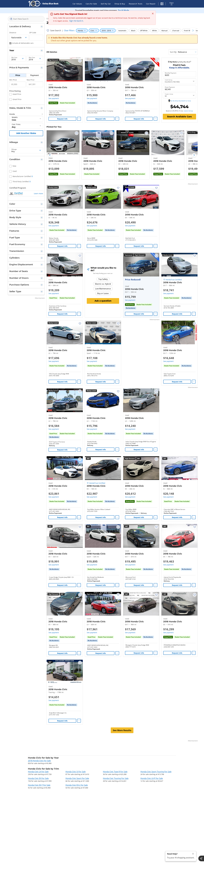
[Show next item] (154, 265)
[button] (162, 4)
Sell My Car (106, 4)
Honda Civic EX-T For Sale (39, 785)
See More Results (122, 730)
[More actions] (79, 119)
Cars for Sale (91, 4)
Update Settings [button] (188, 111)
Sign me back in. (76, 20)
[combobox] (26, 19)
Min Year (14, 57)
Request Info (62, 119)
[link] (92, 103)
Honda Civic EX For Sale (38, 778)
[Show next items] (193, 30)
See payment (54, 98)
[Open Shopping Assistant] (201, 858)
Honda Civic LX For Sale (38, 771)
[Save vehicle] (80, 60)
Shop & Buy (120, 4)
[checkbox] (15, 94)
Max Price (30, 80)
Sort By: (173, 52)
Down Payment (170, 87)
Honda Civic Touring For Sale (115, 778)
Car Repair (150, 4)
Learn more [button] (38, 193)
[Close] (193, 853)
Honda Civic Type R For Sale (115, 771)
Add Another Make (26, 133)
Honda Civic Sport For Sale (77, 778)
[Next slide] (194, 155)
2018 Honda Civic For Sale (39, 760)
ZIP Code (32, 32)
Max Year (32, 57)
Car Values (77, 4)
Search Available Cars (179, 116)
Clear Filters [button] (69, 30)
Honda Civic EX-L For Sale (77, 785)
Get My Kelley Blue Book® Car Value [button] (180, 101)
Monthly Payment (170, 73)
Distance (12, 32)
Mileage (14, 149)
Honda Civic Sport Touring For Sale (155, 771)
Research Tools (135, 4)
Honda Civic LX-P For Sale (151, 778)
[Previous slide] (50, 155)
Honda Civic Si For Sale (76, 771)
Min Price (13, 80)
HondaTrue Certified (174, 279)
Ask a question (103, 301)
